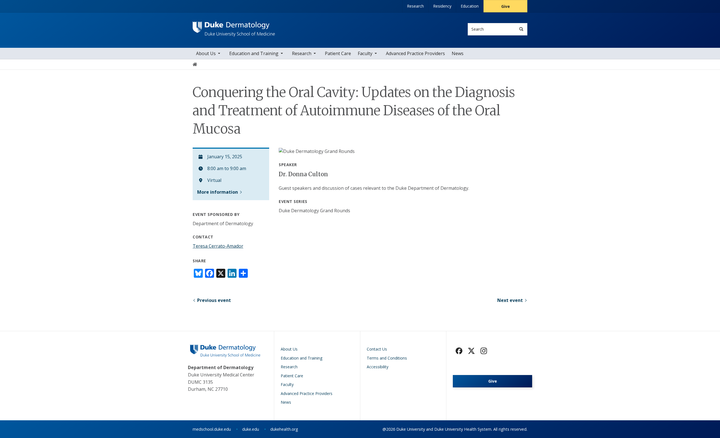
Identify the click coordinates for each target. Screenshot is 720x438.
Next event (510, 300)
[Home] (234, 26)
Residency (442, 6)
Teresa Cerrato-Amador (218, 246)
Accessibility (377, 366)
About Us (206, 53)
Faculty (365, 53)
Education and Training (253, 53)
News (458, 53)
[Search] (521, 29)
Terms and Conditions (387, 358)
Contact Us (377, 349)
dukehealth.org (284, 429)
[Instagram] (484, 351)
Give (505, 6)
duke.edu (250, 429)
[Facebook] (459, 351)
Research (415, 6)
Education (470, 6)
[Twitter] (471, 351)
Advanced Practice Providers (415, 53)
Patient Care (338, 53)
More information (217, 192)
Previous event (214, 300)
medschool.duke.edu (212, 429)
